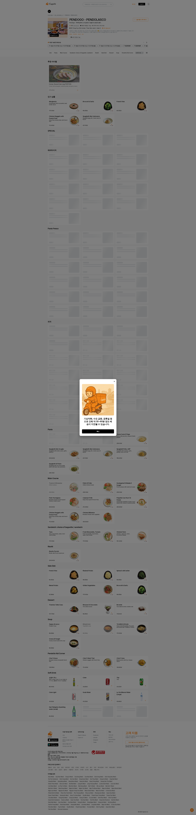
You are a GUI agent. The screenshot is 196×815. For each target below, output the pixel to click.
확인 (98, 431)
